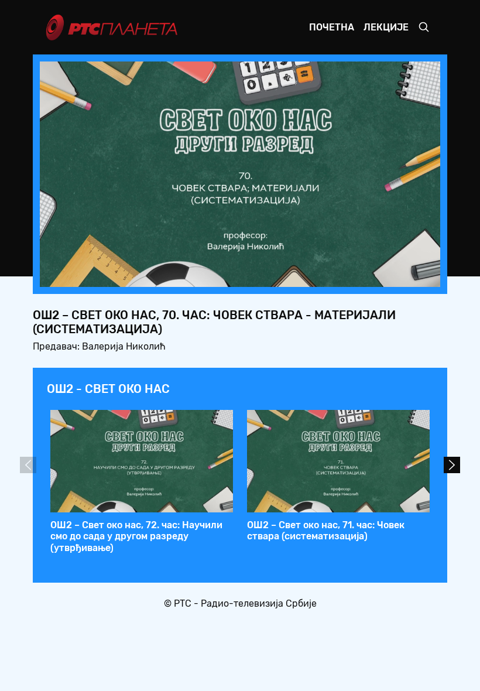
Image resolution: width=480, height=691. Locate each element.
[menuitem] (391, 274)
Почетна (331, 27)
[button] (358, 274)
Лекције (386, 27)
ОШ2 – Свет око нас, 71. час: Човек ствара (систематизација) (325, 530)
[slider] (207, 274)
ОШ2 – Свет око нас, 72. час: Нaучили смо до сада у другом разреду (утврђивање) (136, 536)
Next (452, 465)
